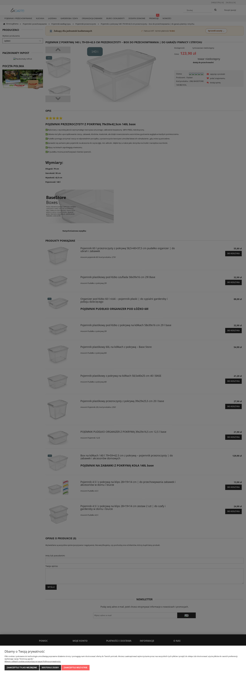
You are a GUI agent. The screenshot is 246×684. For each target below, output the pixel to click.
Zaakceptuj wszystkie (75, 668)
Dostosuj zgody (50, 668)
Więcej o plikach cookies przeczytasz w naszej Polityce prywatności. (33, 661)
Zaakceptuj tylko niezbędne (22, 668)
